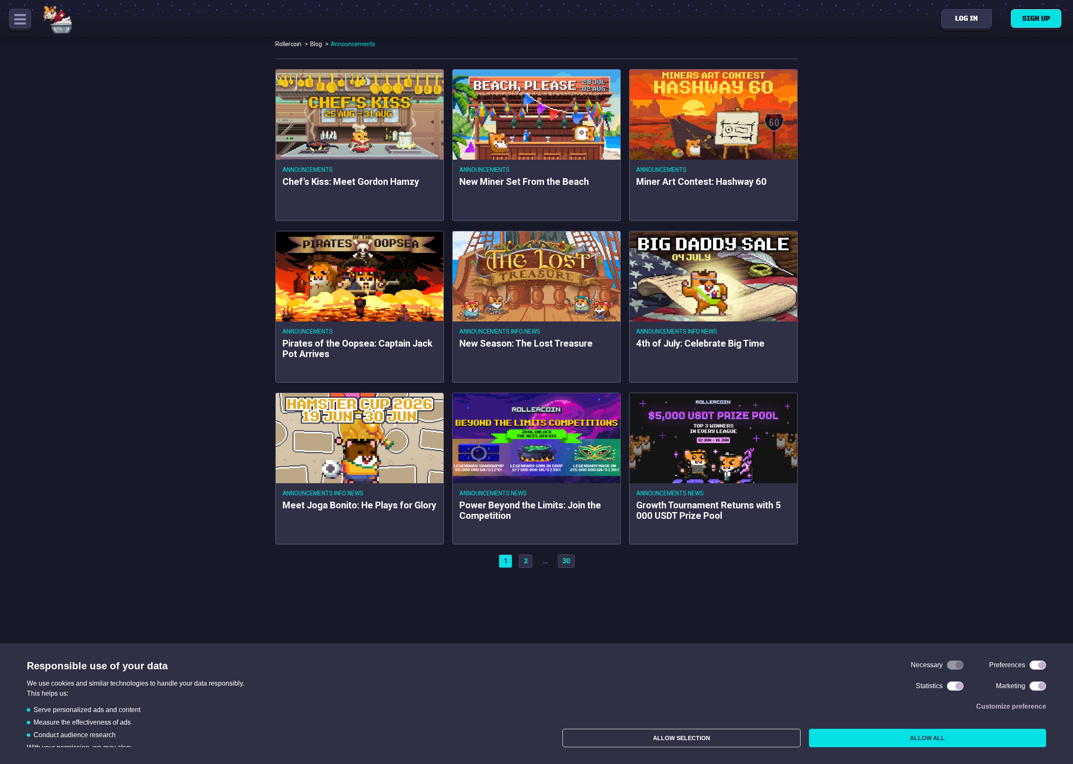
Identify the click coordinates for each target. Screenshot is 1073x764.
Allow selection (681, 738)
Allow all (927, 738)
